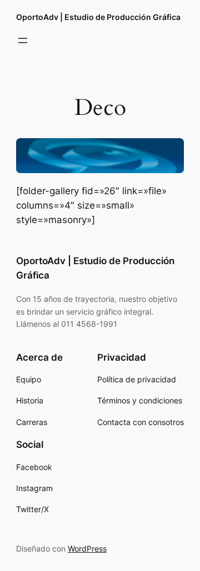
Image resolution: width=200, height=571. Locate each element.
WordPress (87, 548)
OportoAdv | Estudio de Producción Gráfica (98, 17)
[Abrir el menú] (22, 40)
